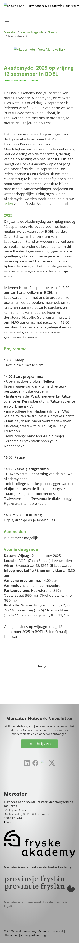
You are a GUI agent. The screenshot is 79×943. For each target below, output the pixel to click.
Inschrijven (39, 743)
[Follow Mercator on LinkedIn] (27, 763)
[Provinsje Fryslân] (39, 884)
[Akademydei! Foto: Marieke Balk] (39, 49)
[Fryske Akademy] (39, 844)
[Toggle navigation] (7, 21)
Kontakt (58, 931)
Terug (42, 666)
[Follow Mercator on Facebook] (35, 763)
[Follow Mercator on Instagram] (43, 763)
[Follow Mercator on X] (52, 763)
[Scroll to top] (70, 934)
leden (8, 203)
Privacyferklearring (33, 935)
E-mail (8, 822)
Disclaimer (11, 935)
